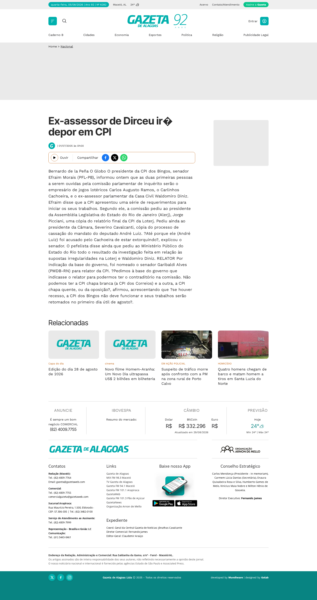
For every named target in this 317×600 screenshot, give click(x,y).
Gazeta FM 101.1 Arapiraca (122, 490)
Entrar (253, 21)
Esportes (155, 35)
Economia (122, 35)
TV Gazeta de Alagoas (119, 482)
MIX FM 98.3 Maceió (118, 477)
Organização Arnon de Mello (123, 506)
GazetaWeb (113, 494)
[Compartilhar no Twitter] (114, 157)
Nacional (67, 46)
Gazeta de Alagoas (117, 473)
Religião (217, 35)
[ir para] (174, 486)
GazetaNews (114, 502)
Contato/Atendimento (225, 4)
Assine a (256, 4)
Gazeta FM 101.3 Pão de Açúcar (125, 498)
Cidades (88, 35)
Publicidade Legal (256, 35)
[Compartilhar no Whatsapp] (123, 157)
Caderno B (55, 35)
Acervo (204, 4)
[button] (264, 21)
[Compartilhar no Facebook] (105, 157)
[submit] (64, 21)
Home (52, 46)
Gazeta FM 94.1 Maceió (120, 486)
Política (186, 35)
